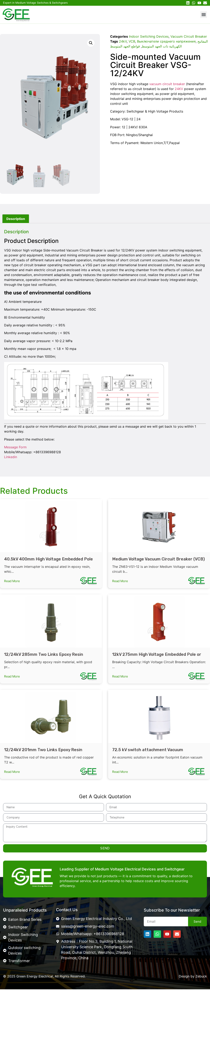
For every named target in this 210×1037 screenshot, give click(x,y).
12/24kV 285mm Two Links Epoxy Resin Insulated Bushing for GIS (43, 657)
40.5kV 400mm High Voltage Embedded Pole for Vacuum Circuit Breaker (48, 562)
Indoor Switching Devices (149, 36)
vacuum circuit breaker (167, 84)
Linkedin (10, 457)
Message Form (15, 447)
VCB (132, 41)
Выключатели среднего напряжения (166, 41)
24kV (123, 41)
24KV (179, 89)
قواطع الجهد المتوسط (125, 46)
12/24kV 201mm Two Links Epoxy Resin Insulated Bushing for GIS (43, 752)
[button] (203, 14)
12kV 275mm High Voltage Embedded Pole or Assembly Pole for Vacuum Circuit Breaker (156, 657)
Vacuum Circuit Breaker (188, 36)
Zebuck (201, 976)
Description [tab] (15, 219)
